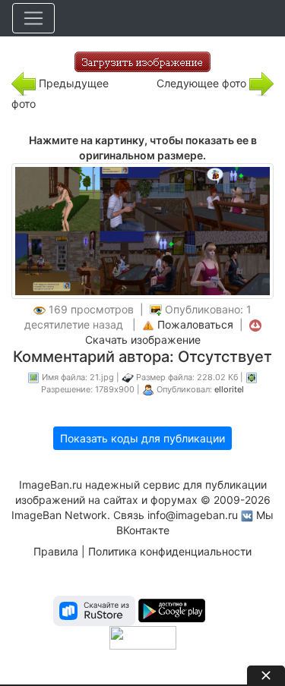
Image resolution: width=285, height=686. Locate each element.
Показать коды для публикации (142, 438)
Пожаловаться (195, 324)
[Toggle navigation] (33, 18)
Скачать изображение (143, 339)
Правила (55, 551)
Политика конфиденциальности (170, 551)
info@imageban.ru (192, 514)
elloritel (229, 389)
